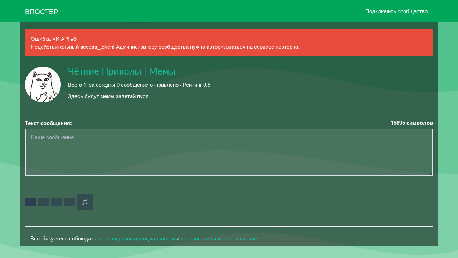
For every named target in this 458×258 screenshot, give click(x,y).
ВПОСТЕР (41, 11)
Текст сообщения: (48, 123)
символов (412, 122)
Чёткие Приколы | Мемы (122, 71)
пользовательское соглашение (219, 238)
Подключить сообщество (396, 11)
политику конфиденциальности (136, 238)
